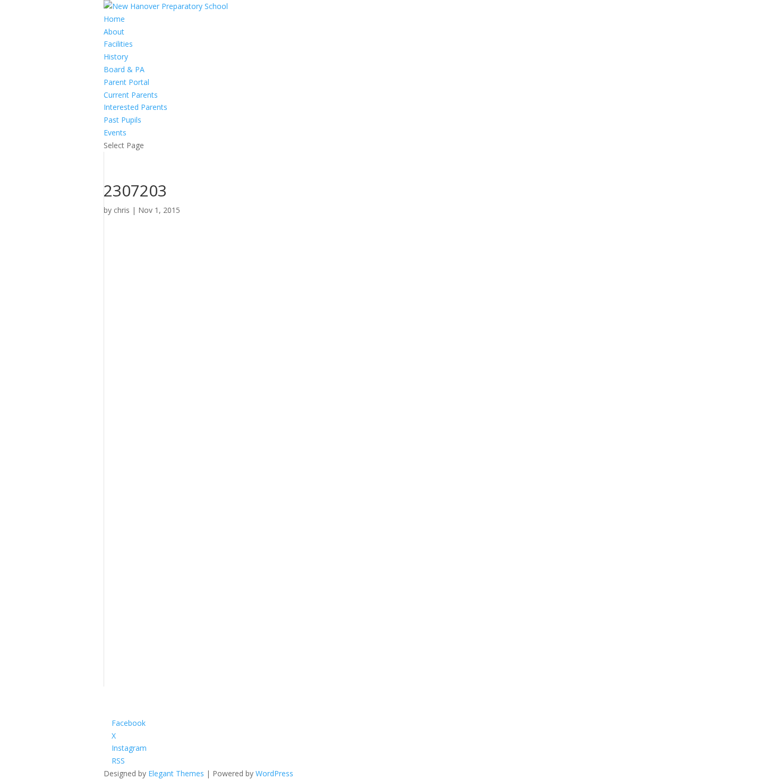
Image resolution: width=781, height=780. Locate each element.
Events (115, 132)
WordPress (274, 773)
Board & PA (124, 69)
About (114, 32)
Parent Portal (126, 82)
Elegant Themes (176, 773)
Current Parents (131, 95)
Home (114, 19)
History (116, 57)
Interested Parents (135, 107)
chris (122, 210)
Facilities (118, 44)
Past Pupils (122, 120)
